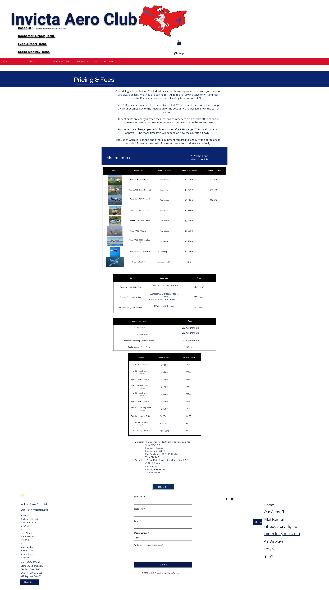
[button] (179, 42)
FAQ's (269, 549)
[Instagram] (271, 556)
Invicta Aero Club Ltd (34, 504)
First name (139, 497)
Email (137, 521)
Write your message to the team (148, 545)
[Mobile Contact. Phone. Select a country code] (138, 537)
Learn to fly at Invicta (282, 534)
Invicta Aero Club (74, 19)
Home (269, 505)
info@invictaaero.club (37, 509)
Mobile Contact (141, 533)
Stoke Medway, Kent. (34, 52)
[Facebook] (265, 556)
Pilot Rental (274, 519)
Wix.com (177, 573)
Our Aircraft (274, 512)
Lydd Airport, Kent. (32, 44)
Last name (139, 509)
